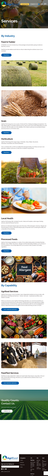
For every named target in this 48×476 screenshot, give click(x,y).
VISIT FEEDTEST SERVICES (10, 383)
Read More (6, 55)
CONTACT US (7, 411)
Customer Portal (24, 4)
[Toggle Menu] (45, 4)
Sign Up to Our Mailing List (7, 464)
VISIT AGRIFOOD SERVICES (10, 309)
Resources (22, 464)
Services (22, 462)
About (21, 460)
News (21, 467)
